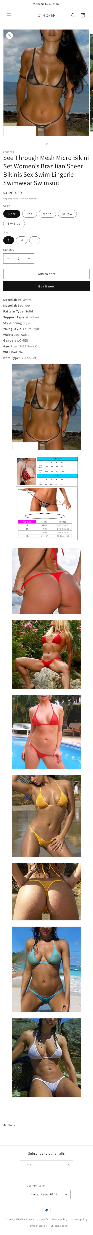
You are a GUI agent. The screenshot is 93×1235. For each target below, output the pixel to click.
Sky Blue (14, 223)
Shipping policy (60, 1225)
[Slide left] (37, 144)
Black (12, 214)
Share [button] (12, 1125)
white (47, 214)
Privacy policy (79, 1219)
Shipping (7, 198)
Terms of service (38, 1225)
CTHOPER (19, 1219)
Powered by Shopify (37, 1219)
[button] (8, 15)
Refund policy (59, 1219)
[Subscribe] (68, 1165)
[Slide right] (56, 144)
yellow (67, 214)
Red (29, 214)
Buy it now (46, 286)
